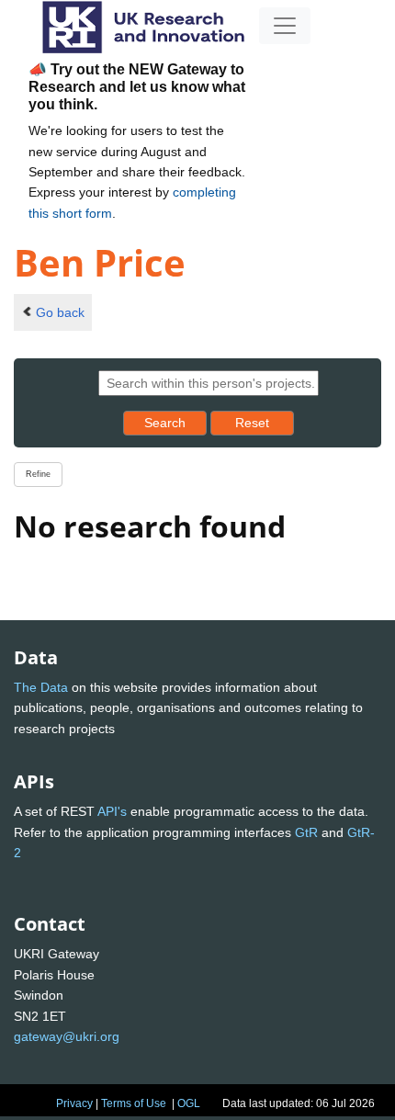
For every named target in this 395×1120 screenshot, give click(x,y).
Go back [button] (60, 312)
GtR (306, 832)
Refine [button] (38, 474)
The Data (41, 687)
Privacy (74, 1103)
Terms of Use (133, 1103)
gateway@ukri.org (66, 1036)
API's (112, 811)
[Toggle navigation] (284, 25)
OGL (188, 1103)
